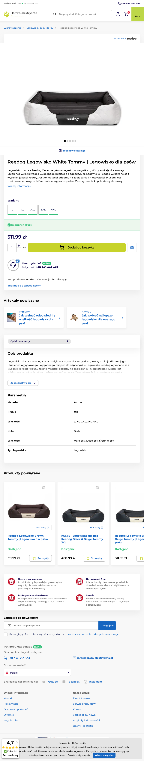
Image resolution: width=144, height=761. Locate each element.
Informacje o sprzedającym (24, 285)
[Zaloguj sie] (118, 14)
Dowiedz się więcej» (79, 755)
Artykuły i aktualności (86, 720)
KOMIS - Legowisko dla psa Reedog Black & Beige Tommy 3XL (82, 539)
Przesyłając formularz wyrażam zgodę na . (65, 634)
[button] (137, 14)
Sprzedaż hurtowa (84, 714)
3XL (43, 209)
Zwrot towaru (81, 698)
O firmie (9, 714)
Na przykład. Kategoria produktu (79, 14)
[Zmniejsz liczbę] (18, 250)
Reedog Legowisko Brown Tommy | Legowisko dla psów (28, 537)
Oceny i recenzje (83, 725)
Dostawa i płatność (16, 709)
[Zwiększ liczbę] (18, 245)
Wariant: (13, 200)
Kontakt (9, 698)
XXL (32, 209)
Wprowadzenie (12, 27)
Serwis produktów (84, 703)
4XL (53, 209)
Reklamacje (11, 703)
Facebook (74, 681)
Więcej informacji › (19, 185)
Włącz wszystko (104, 755)
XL (22, 209)
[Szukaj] (55, 14)
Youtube (52, 681)
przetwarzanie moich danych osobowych (93, 634)
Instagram (95, 681)
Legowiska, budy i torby (39, 27)
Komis (77, 709)
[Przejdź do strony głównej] (21, 14)
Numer (12, 247)
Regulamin (11, 720)
